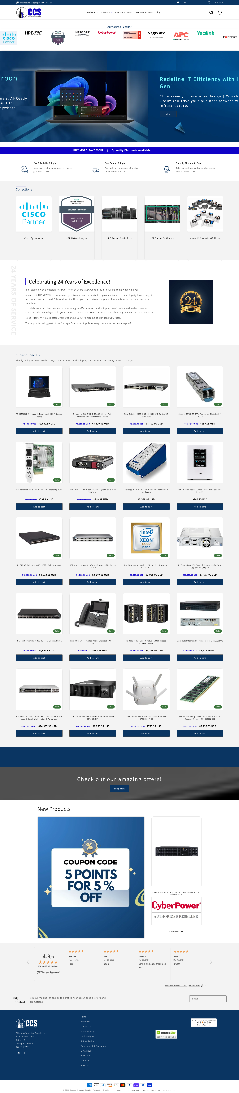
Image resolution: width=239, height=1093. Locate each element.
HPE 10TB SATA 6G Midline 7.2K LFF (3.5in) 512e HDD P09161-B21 (93, 490)
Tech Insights (87, 1036)
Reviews (85, 1065)
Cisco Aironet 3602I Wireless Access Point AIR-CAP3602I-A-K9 (146, 717)
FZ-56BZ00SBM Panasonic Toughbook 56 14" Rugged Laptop (39, 415)
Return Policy (87, 1041)
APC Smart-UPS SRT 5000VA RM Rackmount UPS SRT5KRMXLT (93, 717)
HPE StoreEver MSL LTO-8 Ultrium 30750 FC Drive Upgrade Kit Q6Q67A (199, 566)
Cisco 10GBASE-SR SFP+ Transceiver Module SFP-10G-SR (199, 415)
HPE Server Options (161, 238)
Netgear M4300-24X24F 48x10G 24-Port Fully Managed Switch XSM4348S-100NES (92, 415)
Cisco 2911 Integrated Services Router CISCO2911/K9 (200, 641)
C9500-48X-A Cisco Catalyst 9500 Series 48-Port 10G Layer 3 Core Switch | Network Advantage (39, 717)
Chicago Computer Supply (80, 1090)
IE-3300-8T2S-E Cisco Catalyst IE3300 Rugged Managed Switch (146, 642)
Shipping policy (134, 1090)
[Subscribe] (223, 998)
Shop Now (119, 788)
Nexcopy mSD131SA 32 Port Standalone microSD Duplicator (146, 490)
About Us (85, 1021)
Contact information (151, 1090)
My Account (86, 1050)
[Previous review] (28, 962)
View (20, 116)
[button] (91, 12)
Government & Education (93, 1046)
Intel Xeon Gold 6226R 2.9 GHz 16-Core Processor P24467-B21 (146, 566)
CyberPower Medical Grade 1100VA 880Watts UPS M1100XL (200, 490)
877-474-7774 (22, 1047)
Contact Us (86, 1026)
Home (83, 1016)
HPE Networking (75, 238)
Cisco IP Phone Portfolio (203, 238)
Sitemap (85, 1060)
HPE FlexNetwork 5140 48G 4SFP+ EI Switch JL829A (39, 641)
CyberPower (174, 931)
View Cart (85, 1055)
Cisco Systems (32, 238)
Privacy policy (119, 1090)
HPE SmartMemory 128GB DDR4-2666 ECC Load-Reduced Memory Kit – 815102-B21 (200, 717)
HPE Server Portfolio (117, 238)
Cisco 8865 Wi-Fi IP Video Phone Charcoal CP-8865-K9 (92, 642)
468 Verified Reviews (48, 966)
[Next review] (211, 962)
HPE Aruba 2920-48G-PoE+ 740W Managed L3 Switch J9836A (93, 566)
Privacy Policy (87, 1031)
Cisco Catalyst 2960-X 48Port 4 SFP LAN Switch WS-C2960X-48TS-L (146, 415)
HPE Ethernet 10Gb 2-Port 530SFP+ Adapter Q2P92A (39, 489)
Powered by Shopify (101, 1090)
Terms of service (169, 1090)
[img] (48, 962)
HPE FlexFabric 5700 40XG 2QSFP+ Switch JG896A (39, 565)
